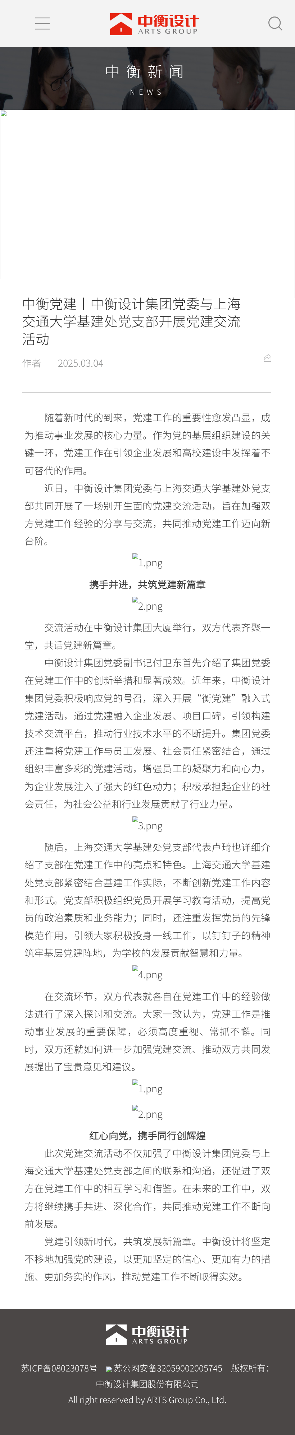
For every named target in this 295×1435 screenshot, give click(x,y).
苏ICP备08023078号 (59, 1367)
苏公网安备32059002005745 (167, 1367)
